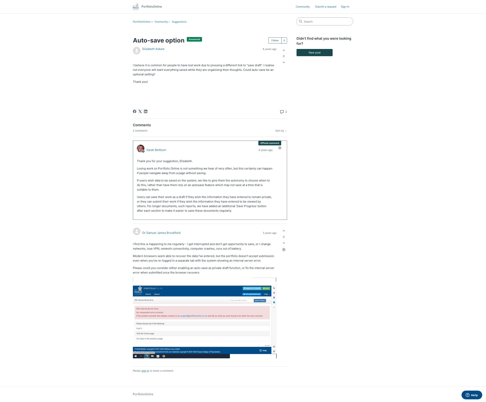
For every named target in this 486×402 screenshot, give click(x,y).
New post (315, 52)
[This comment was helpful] (283, 231)
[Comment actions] (279, 148)
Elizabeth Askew (153, 49)
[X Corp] (140, 111)
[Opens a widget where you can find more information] (471, 395)
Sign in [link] (345, 6)
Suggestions (179, 21)
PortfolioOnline (142, 21)
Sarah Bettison (156, 150)
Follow (275, 40)
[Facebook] (134, 111)
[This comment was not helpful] (283, 243)
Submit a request (325, 6)
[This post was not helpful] (283, 62)
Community (303, 6)
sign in (145, 370)
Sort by (280, 130)
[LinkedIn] (145, 111)
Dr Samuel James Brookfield (161, 233)
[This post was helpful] (283, 50)
